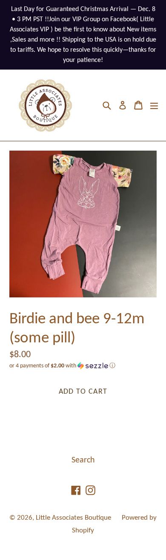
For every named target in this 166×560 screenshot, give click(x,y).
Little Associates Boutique (73, 517)
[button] (83, 366)
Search (83, 460)
